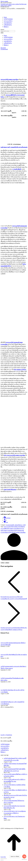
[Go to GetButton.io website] (24, 859)
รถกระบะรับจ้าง (5, 746)
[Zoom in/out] (6, 858)
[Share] (2, 858)
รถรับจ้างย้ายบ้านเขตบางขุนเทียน (16, 532)
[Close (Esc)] (1, 858)
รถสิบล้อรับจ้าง (5, 750)
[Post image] (5, 641)
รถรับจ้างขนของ (5, 744)
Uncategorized (4, 49)
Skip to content (4, 1)
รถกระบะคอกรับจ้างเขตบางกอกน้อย (13, 526)
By (15, 525)
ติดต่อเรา (3, 752)
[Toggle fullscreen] (4, 858)
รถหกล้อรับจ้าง (5, 748)
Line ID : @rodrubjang (6, 735)
